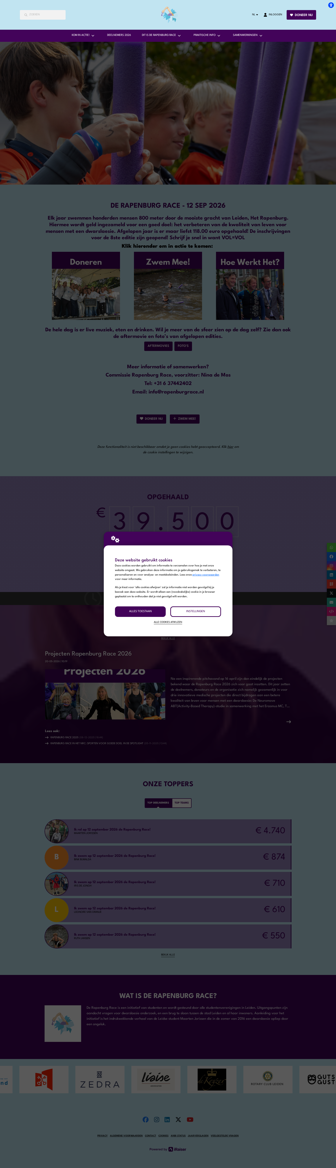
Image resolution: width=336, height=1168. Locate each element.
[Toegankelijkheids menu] (331, 5)
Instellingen (195, 611)
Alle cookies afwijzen (168, 622)
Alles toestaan (140, 611)
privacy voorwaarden (205, 574)
